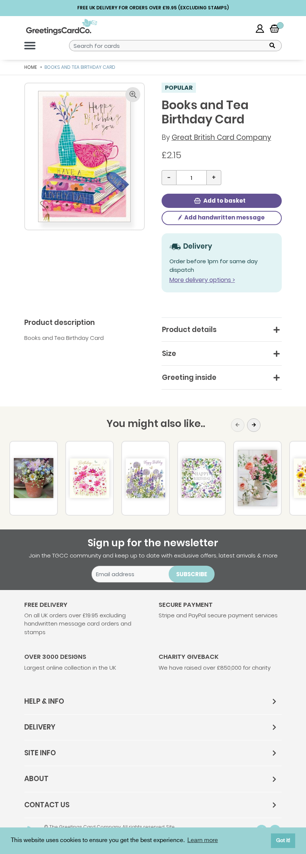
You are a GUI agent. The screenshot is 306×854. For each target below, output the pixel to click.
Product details (189, 330)
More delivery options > (202, 280)
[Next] (253, 425)
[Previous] (237, 425)
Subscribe (191, 574)
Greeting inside (189, 377)
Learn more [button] (202, 840)
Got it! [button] (283, 840)
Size (169, 353)
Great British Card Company (221, 137)
